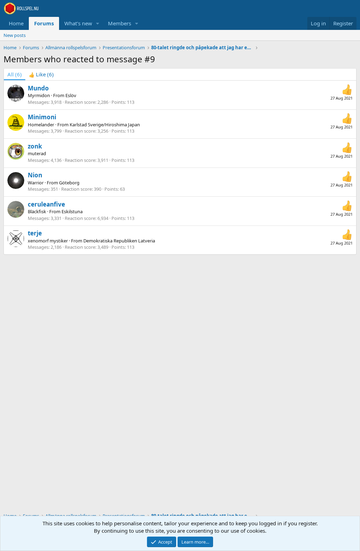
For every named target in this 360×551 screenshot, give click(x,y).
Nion (35, 175)
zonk (35, 146)
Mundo (38, 88)
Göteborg (69, 182)
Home (16, 23)
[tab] (41, 74)
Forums (44, 23)
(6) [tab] (14, 74)
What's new (78, 23)
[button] (98, 23)
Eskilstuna (72, 211)
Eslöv (70, 95)
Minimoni (42, 117)
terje (35, 233)
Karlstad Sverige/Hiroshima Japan (105, 124)
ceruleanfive (46, 204)
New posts (15, 35)
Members (119, 23)
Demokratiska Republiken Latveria (119, 241)
